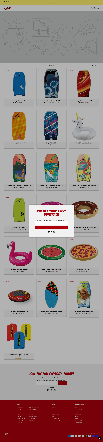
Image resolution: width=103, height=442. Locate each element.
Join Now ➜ (51, 227)
